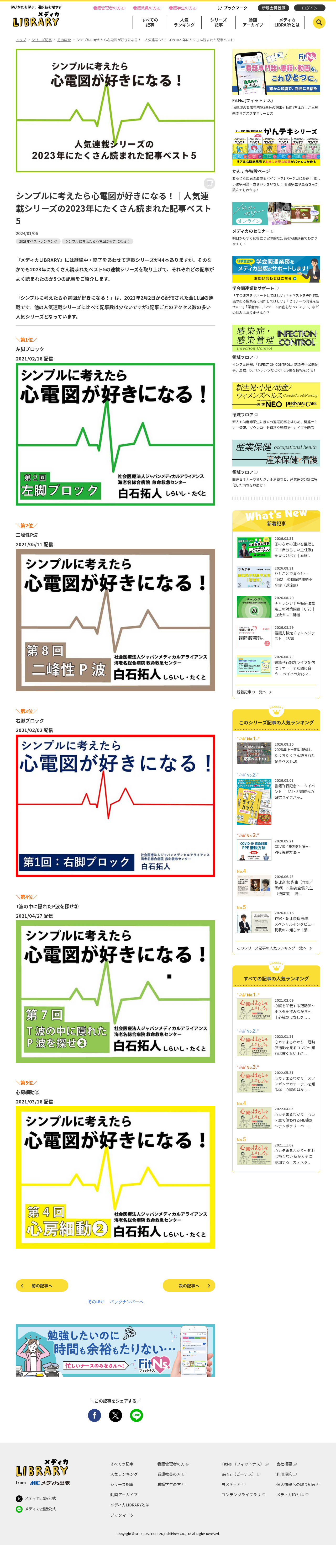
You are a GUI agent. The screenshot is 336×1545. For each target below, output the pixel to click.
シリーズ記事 (218, 22)
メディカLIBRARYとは (287, 22)
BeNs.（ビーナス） (239, 1474)
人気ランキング (184, 22)
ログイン (310, 7)
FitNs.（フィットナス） (243, 1464)
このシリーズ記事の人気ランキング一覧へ (271, 948)
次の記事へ (189, 1285)
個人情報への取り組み (296, 1484)
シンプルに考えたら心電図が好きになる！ (97, 241)
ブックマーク (235, 7)
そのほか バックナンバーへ (115, 1301)
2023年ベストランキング (38, 241)
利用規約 (284, 1474)
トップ (21, 40)
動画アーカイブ (253, 22)
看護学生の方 (181, 8)
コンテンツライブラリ (241, 1494)
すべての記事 (150, 22)
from (21, 1482)
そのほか (64, 40)
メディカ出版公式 (40, 1498)
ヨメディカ (231, 1484)
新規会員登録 (273, 7)
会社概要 (284, 1464)
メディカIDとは (290, 1494)
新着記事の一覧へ (251, 691)
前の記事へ (42, 1285)
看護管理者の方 (107, 8)
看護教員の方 (145, 8)
